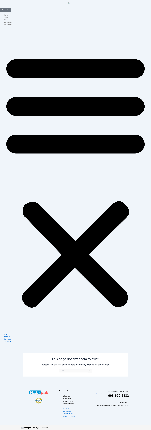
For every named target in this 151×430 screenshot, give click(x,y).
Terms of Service (69, 404)
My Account (8, 24)
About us (7, 20)
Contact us (8, 22)
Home (6, 15)
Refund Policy (68, 401)
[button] (75, 179)
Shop (6, 17)
